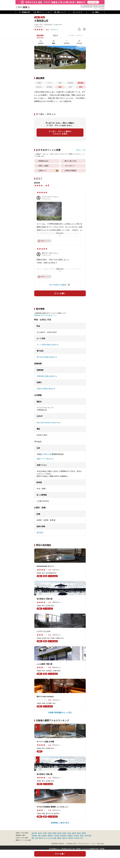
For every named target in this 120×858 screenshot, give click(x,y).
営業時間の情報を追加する (47, 376)
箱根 (39, 835)
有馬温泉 (44, 835)
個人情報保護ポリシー (54, 848)
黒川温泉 (76, 835)
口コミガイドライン (83, 843)
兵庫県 (50, 833)
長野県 (74, 833)
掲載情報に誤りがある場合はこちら (45, 315)
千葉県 (45, 833)
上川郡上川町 (47, 454)
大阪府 (64, 833)
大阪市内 (64, 838)
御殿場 (59, 838)
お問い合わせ (100, 843)
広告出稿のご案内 (71, 843)
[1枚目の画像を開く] (60, 57)
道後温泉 (70, 835)
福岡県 (84, 833)
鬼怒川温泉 (88, 835)
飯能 (54, 838)
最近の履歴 (98, 6)
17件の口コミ (54, 29)
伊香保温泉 (63, 835)
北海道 (69, 833)
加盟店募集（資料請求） (58, 843)
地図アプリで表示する (45, 459)
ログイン (96, 9)
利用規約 (78, 848)
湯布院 (82, 835)
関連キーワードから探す (23, 840)
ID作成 (102, 9)
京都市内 (70, 838)
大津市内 (77, 838)
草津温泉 (34, 835)
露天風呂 (40, 533)
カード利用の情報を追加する (48, 345)
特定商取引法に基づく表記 (68, 848)
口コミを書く (60, 293)
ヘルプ (93, 843)
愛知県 (79, 833)
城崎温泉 (50, 835)
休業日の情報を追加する (46, 389)
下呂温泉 (56, 835)
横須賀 (41, 838)
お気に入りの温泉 (87, 6)
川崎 (36, 838)
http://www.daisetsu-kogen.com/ (48, 423)
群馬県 (54, 833)
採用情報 (102, 848)
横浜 (33, 838)
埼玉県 (40, 833)
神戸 (81, 838)
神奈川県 (34, 833)
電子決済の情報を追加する (47, 357)
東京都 (59, 833)
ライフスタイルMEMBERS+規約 (90, 848)
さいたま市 (49, 838)
